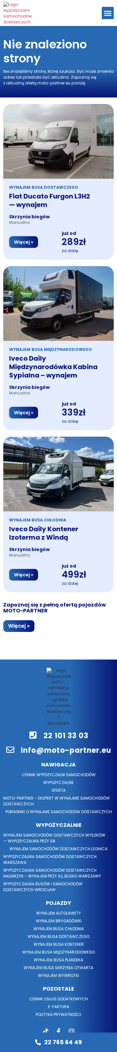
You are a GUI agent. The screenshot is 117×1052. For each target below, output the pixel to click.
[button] (108, 13)
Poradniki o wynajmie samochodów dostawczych (59, 812)
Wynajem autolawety (58, 913)
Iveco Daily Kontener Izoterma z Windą (43, 533)
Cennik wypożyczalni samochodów (59, 774)
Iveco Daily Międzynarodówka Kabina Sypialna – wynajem (53, 367)
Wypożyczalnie (58, 782)
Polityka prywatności (58, 1014)
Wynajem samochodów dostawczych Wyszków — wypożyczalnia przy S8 (54, 838)
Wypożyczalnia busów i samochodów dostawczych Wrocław (43, 886)
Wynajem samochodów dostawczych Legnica (58, 849)
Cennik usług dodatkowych (58, 999)
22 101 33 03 (66, 736)
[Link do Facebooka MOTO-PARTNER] (58, 1031)
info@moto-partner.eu (66, 750)
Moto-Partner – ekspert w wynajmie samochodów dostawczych (56, 801)
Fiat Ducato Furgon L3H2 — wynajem (49, 200)
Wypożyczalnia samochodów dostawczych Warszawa (50, 859)
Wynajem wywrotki (58, 975)
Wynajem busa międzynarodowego (58, 952)
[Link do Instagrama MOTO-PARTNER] (71, 1031)
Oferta (58, 790)
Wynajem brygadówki (59, 921)
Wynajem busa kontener (58, 944)
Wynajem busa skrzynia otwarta (58, 967)
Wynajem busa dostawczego (58, 936)
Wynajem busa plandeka (58, 960)
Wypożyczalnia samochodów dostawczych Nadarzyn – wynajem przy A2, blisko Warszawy (52, 873)
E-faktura (58, 1006)
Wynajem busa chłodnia (58, 928)
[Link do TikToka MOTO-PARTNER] (45, 1031)
